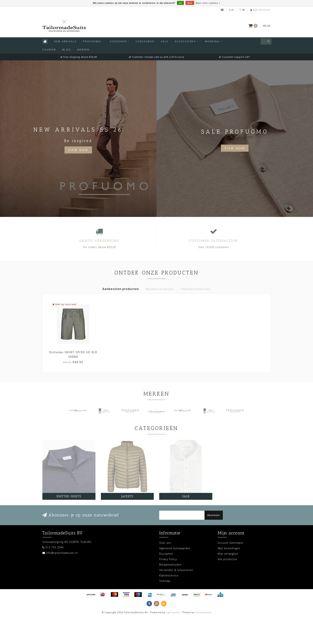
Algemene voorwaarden (174, 548)
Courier (49, 49)
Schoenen (118, 41)
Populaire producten (195, 289)
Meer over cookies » (208, 3)
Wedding (212, 41)
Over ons (165, 543)
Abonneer (213, 515)
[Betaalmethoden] (90, 594)
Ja (180, 3)
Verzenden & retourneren (176, 570)
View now (235, 148)
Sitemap (164, 581)
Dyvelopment (203, 612)
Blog (66, 49)
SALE (164, 41)
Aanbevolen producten (120, 289)
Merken (83, 49)
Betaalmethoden (170, 564)
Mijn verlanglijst (228, 553)
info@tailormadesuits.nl (62, 553)
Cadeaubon (145, 41)
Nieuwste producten (160, 289)
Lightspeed (173, 612)
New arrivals (65, 41)
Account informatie (230, 543)
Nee (189, 3)
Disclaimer (166, 553)
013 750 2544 (54, 547)
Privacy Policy (168, 559)
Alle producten (227, 559)
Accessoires (185, 41)
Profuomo (92, 41)
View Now (78, 150)
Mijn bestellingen (229, 548)
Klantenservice (168, 575)
